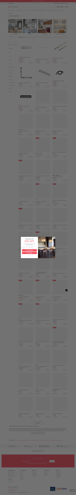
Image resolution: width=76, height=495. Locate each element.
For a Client (29, 252)
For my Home (29, 250)
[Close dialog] (54, 238)
